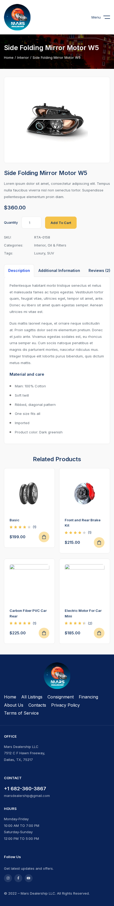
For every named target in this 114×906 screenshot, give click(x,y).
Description (19, 270)
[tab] (19, 270)
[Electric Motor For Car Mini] (84, 584)
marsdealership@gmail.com (27, 795)
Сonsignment (60, 696)
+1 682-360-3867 (25, 788)
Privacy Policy (65, 705)
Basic (14, 520)
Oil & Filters (57, 245)
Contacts (37, 705)
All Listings (31, 696)
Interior (23, 57)
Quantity (11, 222)
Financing (88, 696)
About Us (13, 705)
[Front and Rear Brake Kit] (84, 493)
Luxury (39, 253)
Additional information (59, 270)
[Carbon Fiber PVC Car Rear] (29, 584)
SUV (50, 253)
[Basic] (29, 493)
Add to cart (61, 223)
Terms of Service (21, 713)
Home (9, 57)
